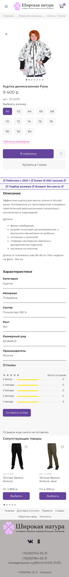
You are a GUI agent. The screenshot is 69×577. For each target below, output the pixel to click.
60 (7, 111)
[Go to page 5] (15, 504)
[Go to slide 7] (42, 79)
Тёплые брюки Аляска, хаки (49, 479)
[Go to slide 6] (39, 79)
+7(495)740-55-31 (34, 553)
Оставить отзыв (17, 412)
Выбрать (16, 496)
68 (52, 111)
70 (7, 121)
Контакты (45, 516)
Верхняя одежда (30, 16)
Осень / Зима (56, 16)
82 (18, 131)
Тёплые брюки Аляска (13, 479)
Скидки (59, 510)
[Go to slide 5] (37, 79)
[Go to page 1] (4, 504)
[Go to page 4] (12, 504)
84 (29, 131)
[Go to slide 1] (26, 79)
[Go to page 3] (9, 504)
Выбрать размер (14, 104)
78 (51, 121)
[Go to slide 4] (34, 79)
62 (18, 111)
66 (41, 111)
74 (29, 121)
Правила (47, 510)
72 (18, 121)
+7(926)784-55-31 (34, 558)
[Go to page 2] (6, 504)
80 (7, 131)
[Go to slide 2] (29, 79)
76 (40, 121)
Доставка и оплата (28, 510)
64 (29, 111)
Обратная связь (27, 516)
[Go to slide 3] (31, 79)
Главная (8, 16)
